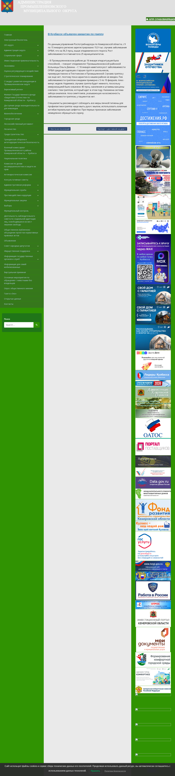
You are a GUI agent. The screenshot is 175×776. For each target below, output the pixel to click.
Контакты (8, 304)
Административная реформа (17, 185)
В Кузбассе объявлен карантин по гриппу (76, 34)
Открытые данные (12, 298)
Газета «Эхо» (10, 293)
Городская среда (12, 118)
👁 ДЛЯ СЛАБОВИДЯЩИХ (160, 19)
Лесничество (10, 129)
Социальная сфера (13, 55)
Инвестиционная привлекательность (21, 60)
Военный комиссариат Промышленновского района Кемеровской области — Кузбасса (20, 150)
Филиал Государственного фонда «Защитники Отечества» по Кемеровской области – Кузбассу (19, 97)
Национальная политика (15, 158)
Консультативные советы (16, 179)
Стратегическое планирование (18, 76)
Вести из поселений (60, 129)
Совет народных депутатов (17, 246)
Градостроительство (14, 134)
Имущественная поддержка (17, 251)
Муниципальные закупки (15, 200)
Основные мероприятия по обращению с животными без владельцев (18, 280)
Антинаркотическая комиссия (18, 174)
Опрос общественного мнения (18, 288)
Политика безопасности (115, 771)
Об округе (9, 45)
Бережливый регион (13, 89)
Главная (8, 34)
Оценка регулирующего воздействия (21, 71)
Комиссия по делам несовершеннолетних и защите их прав (20, 166)
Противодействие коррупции (17, 195)
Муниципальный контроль (16, 210)
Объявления (10, 240)
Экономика (9, 66)
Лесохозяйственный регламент (18, 124)
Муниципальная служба (15, 190)
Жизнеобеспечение (13, 113)
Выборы (8, 205)
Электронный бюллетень (15, 40)
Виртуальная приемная (15, 272)
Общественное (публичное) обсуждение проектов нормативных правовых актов (21, 232)
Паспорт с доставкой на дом (110, 129)
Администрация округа (14, 50)
